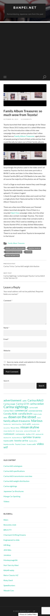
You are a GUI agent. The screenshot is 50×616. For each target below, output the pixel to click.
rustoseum (9, 434)
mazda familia (34, 248)
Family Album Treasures (24, 136)
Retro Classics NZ (11, 575)
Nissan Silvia (15, 428)
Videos (6, 501)
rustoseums (20, 434)
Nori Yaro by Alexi (11, 565)
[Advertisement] (25, 47)
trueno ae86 (31, 444)
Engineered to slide (11, 540)
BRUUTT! (8, 530)
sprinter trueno (32, 437)
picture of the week (30, 431)
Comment (8, 300)
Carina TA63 (9, 411)
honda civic (7, 424)
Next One (15, 213)
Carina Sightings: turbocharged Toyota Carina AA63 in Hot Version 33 (24, 275)
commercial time (35, 411)
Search (6, 381)
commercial (21, 410)
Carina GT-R (22, 403)
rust (38, 431)
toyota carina (21, 440)
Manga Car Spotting (12, 496)
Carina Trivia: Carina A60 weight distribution (21, 265)
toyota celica (33, 441)
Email (6, 339)
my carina (7, 428)
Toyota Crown (20, 444)
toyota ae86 (8, 441)
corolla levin (25, 413)
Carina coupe (9, 404)
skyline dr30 (39, 434)
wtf (6, 447)
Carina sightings (16, 406)
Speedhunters (9, 585)
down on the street (22, 417)
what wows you (12, 255)
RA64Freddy (9, 570)
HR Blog (7, 545)
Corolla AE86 (10, 413)
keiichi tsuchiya (16, 424)
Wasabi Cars (9, 590)
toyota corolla (9, 444)
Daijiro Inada (37, 414)
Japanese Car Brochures (14, 491)
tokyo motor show (14, 252)
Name (6, 328)
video (40, 443)
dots (5, 417)
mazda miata (35, 424)
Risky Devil (8, 580)
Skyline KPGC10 (17, 437)
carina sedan (37, 403)
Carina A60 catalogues (13, 466)
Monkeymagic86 (10, 560)
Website (7, 350)
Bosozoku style (10, 525)
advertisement (12, 400)
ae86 (24, 401)
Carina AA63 (35, 400)
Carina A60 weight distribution (16, 481)
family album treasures (15, 248)
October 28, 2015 (11, 119)
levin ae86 (26, 424)
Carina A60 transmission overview (18, 476)
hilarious (36, 420)
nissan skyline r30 (9, 431)
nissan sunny (19, 431)
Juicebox (7, 555)
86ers (6, 520)
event (39, 417)
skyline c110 (30, 434)
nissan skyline (29, 427)
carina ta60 (33, 407)
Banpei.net (25, 7)
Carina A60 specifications (14, 471)
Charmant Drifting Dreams (15, 535)
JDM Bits (7, 550)
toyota (28, 252)
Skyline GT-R (7, 437)
